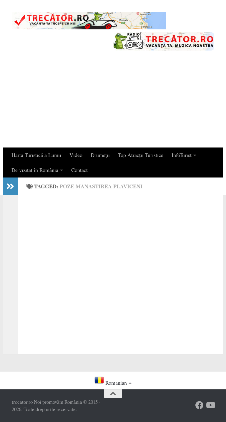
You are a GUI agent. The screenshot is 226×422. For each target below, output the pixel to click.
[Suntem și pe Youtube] (210, 405)
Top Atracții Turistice (140, 154)
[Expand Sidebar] (10, 186)
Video (75, 154)
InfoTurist (182, 154)
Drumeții (100, 154)
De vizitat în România (34, 169)
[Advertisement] (113, 103)
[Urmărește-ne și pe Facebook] (199, 405)
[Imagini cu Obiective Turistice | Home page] (89, 20)
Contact (79, 169)
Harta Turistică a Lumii (36, 154)
